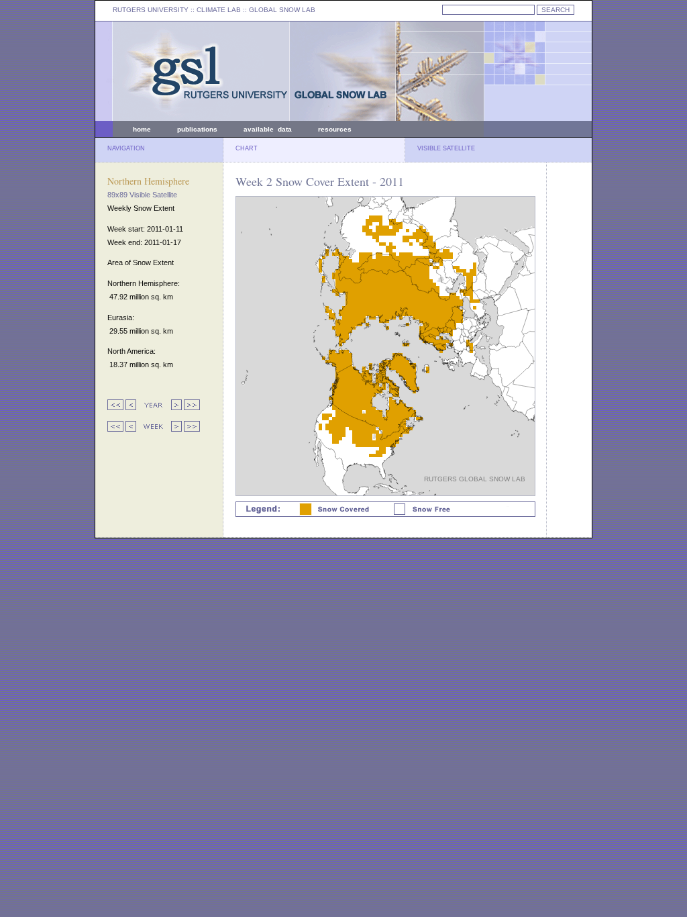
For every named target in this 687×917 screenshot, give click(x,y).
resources (335, 129)
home (142, 129)
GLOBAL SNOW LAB (282, 9)
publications (197, 129)
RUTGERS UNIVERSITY (151, 9)
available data (268, 129)
